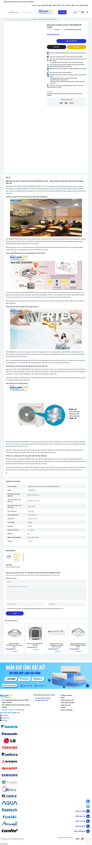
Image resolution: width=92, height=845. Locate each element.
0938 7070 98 (44, 700)
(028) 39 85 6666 (45, 698)
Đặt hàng (77, 47)
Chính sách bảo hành (67, 702)
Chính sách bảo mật (67, 700)
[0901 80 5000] (88, 826)
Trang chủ (6, 19)
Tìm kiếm (62, 12)
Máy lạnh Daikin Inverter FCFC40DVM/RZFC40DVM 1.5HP (78, 645)
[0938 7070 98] (88, 821)
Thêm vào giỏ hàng (71, 41)
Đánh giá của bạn (11, 578)
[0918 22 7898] (88, 811)
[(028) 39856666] (88, 831)
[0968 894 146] (88, 816)
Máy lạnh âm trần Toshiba (25, 19)
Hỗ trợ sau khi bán (67, 710)
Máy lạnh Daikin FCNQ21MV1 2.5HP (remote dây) (14, 645)
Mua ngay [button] (56, 47)
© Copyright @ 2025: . (12, 839)
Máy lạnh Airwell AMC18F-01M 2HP (35, 644)
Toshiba (57, 29)
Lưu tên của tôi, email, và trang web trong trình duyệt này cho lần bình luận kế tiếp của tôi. (36, 608)
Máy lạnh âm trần (14, 19)
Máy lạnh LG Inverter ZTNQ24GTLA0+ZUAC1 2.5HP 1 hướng (57, 645)
